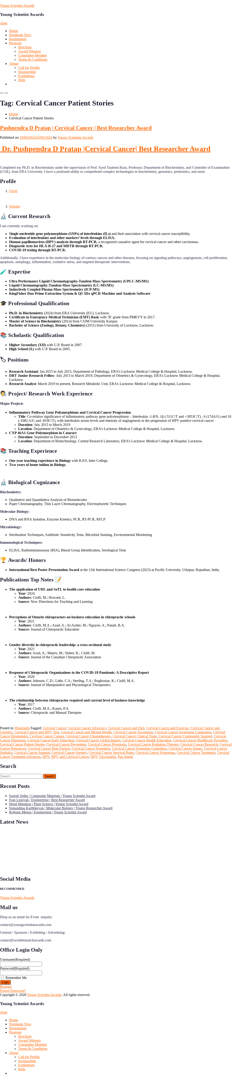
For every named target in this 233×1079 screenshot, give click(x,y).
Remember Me (16, 978)
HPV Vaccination (103, 757)
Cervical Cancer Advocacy (87, 728)
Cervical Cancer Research (199, 744)
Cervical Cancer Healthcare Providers (200, 740)
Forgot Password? (13, 991)
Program (15, 43)
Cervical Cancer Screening (91, 748)
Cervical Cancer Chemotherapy (88, 736)
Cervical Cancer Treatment (196, 753)
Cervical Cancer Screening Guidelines (139, 748)
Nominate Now (20, 35)
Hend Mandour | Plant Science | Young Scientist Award (48, 804)
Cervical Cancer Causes (47, 736)
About (13, 63)
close (3, 23)
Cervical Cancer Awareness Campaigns (183, 732)
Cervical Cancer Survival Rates (111, 753)
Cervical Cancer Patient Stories (22, 744)
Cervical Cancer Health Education (146, 740)
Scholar (14, 206)
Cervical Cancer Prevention (66, 744)
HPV (45, 757)
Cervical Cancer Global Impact (98, 740)
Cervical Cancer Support (32, 753)
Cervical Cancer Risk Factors (49, 748)
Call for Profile (29, 68)
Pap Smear (125, 757)
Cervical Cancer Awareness (133, 732)
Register (6, 986)
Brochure (25, 47)
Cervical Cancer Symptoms (155, 753)
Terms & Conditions (32, 59)
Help (21, 80)
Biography (22, 728)
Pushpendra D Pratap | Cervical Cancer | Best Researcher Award (76, 128)
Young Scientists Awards (75, 137)
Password (14, 968)
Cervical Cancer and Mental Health (86, 732)
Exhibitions (26, 76)
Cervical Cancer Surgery (69, 753)
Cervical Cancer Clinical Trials (135, 736)
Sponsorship (27, 72)
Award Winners (29, 51)
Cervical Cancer (54, 728)
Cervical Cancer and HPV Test (36, 732)
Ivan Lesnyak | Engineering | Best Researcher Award (47, 800)
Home (13, 31)
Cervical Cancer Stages (185, 748)
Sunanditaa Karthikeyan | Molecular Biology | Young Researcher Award (60, 808)
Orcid (13, 191)
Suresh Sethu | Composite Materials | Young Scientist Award (52, 796)
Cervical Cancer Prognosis (107, 744)
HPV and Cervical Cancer (70, 757)
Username (15, 959)
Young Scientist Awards (17, 6)
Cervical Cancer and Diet (126, 728)
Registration (17, 39)
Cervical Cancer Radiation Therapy (153, 744)
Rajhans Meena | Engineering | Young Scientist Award (48, 812)
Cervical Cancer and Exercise (167, 728)
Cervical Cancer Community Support (185, 736)
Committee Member (32, 55)
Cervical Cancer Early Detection (50, 740)
